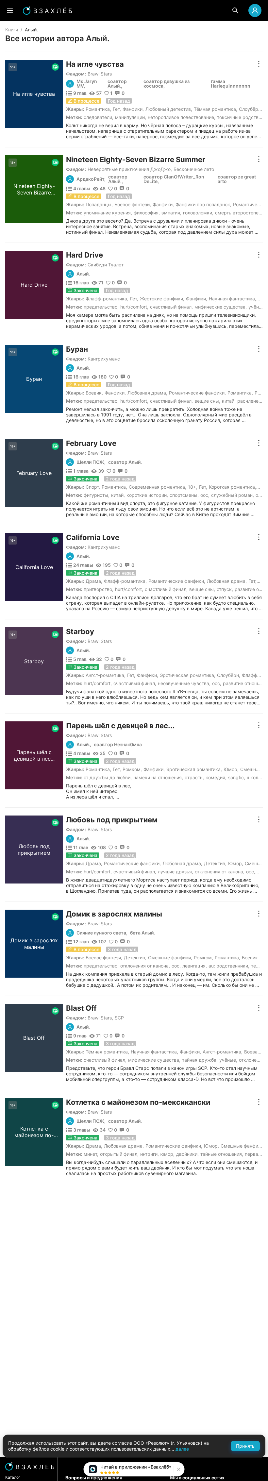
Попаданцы (98, 204)
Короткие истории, (147, 495)
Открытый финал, (119, 1154)
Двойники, (187, 1154)
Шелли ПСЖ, (91, 462)
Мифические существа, (220, 307)
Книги (11, 29)
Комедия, (216, 777)
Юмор (230, 769)
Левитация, (194, 965)
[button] (178, 1469)
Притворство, (98, 589)
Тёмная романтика (215, 109)
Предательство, (101, 307)
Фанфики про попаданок (203, 204)
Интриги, (149, 1154)
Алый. (83, 274)
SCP (119, 1017)
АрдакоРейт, (91, 179)
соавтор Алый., (117, 83)
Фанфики (132, 109)
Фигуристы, (96, 495)
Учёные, (257, 307)
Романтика (98, 109)
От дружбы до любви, (108, 777)
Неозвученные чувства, (184, 683)
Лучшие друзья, (175, 871)
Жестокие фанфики (161, 298)
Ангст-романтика (105, 675)
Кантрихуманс (104, 359)
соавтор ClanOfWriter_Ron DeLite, (173, 179)
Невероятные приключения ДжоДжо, (130, 169)
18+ (192, 487)
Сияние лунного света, (101, 933)
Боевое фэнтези (132, 204)
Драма (93, 581)
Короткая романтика (232, 487)
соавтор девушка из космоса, (166, 83)
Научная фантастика (232, 298)
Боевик (94, 392)
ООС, (204, 495)
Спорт (92, 487)
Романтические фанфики (197, 392)
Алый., (83, 744)
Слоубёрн (250, 109)
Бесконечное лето (194, 169)
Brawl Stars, (100, 1017)
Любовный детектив (168, 109)
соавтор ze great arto (237, 179)
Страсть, (194, 777)
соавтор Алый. (125, 462)
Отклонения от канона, (219, 871)
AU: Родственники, (229, 965)
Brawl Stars (100, 73)
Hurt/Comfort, (134, 307)
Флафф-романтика (106, 298)
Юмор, (167, 1154)
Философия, (147, 212)
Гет (116, 109)
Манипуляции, (130, 117)
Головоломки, (198, 212)
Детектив (214, 863)
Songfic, (236, 777)
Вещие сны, (207, 401)
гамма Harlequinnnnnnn (230, 83)
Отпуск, (225, 589)
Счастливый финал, (171, 307)
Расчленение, (252, 401)
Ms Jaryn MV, (86, 83)
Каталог (13, 1477)
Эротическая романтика (187, 675)
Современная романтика (157, 487)
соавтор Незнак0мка (118, 744)
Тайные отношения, (221, 1154)
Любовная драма (146, 392)
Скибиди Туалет (106, 264)
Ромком (132, 769)
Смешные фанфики (169, 957)
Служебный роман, (232, 495)
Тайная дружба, (200, 1060)
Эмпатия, (171, 212)
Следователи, (98, 117)
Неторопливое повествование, (181, 117)
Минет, (91, 1154)
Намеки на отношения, (158, 777)
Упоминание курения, (108, 212)
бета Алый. (142, 933)
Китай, (229, 401)
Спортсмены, (184, 495)
